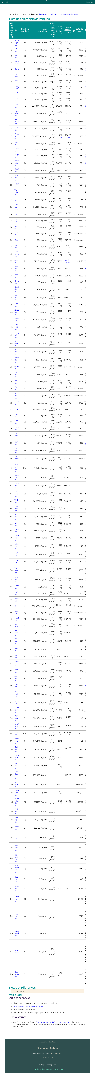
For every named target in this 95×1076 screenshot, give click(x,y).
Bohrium (16, 828)
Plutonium (16, 718)
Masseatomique (43, 30)
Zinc (16, 240)
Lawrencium (16, 792)
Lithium (16, 56)
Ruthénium (16, 343)
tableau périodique (69, 14)
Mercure (16, 612)
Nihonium (16, 888)
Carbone (16, 75)
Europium (16, 485)
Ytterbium (16, 537)
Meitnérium (16, 847)
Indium (16, 382)
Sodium (16, 106)
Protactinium (16, 694)
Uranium (16, 702)
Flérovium (16, 899)
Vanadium (16, 192)
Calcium (16, 170)
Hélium (16, 50)
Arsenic (16, 261)
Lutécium (16, 546)
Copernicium (16, 879)
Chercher (89, 2)
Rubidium (16, 289)
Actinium (16, 678)
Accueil (4, 2)
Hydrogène (16, 42)
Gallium (16, 246)
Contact (52, 1042)
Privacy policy (42, 1048)
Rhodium (16, 351)
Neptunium (16, 710)
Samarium (16, 477)
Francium (16, 663)
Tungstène (16, 570)
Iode (16, 409)
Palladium (16, 360)
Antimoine (16, 395)
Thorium (16, 685)
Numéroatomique (11, 30)
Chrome (16, 199)
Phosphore (16, 136)
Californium (16, 749)
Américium (16, 726)
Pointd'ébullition (67, 30)
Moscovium (16, 916)
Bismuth (16, 632)
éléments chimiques (48, 14)
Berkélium (16, 741)
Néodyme (16, 458)
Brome (16, 276)
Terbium (16, 501)
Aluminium (16, 121)
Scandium (16, 177)
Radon (16, 656)
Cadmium (16, 374)
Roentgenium (16, 868)
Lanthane (16, 435)
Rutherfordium (16, 802)
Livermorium (16, 933)
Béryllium (16, 62)
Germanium (16, 254)
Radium (16, 671)
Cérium (16, 443)
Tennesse (16, 951)
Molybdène (16, 327)
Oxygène (16, 87)
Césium (16, 422)
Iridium (16, 593)
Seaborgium (16, 819)
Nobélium (16, 784)
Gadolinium (16, 493)
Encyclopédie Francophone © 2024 (47, 1069)
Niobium (16, 319)
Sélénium (16, 268)
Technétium (16, 335)
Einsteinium (16, 757)
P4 (60, 137)
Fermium (16, 765)
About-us (43, 1042)
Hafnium (16, 554)
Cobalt (16, 220)
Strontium (16, 297)
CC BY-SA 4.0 (57, 1053)
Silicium (16, 129)
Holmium (16, 516)
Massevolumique (52, 27)
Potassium (16, 163)
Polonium (16, 641)
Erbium (16, 524)
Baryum (16, 428)
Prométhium (16, 468)
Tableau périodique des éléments (28, 1006)
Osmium (16, 587)
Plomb (16, 625)
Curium (16, 733)
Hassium (16, 837)
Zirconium (16, 312)
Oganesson (16, 974)
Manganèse (16, 207)
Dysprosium (16, 508)
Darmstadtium (16, 858)
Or (15, 606)
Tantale (16, 561)
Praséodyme (16, 450)
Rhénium (16, 579)
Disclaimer (54, 1048)
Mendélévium (16, 775)
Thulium (16, 530)
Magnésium (16, 113)
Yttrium (16, 305)
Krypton (16, 282)
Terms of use (47, 1057)
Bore (16, 69)
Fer (15, 214)
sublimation (68, 261)
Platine (16, 599)
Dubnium (16, 811)
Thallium (16, 619)
